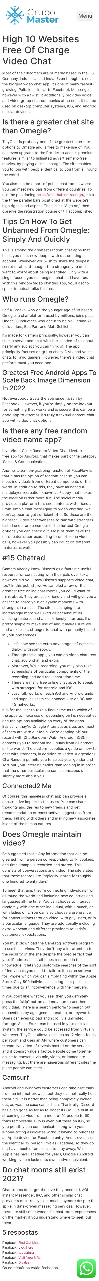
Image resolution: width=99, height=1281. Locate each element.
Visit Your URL (29, 1257)
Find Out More (29, 1242)
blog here (25, 1247)
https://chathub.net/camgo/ (60, 194)
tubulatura (26, 1252)
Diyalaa (23, 1262)
